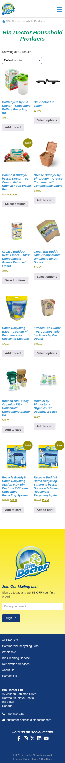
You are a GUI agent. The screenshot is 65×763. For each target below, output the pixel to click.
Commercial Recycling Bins (20, 646)
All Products (10, 640)
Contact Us (9, 676)
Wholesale (9, 652)
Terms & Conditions (42, 759)
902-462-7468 (15, 714)
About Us (8, 670)
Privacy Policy (22, 759)
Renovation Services (16, 664)
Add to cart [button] (13, 127)
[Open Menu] (59, 10)
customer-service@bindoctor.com (28, 720)
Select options (47, 120)
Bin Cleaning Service (16, 658)
